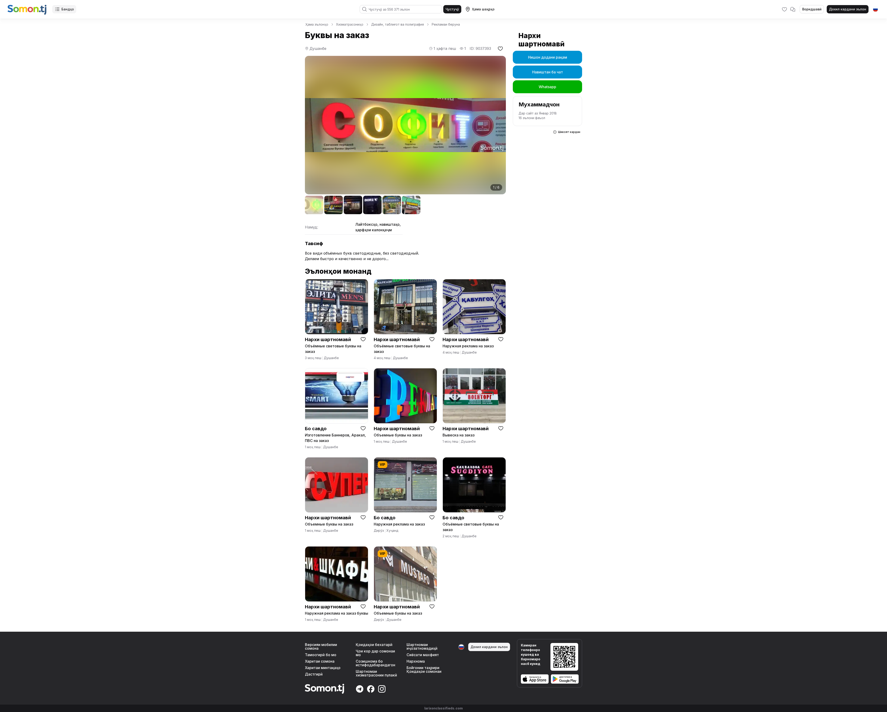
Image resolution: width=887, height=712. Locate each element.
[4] (372, 205)
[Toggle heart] (363, 339)
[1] (314, 205)
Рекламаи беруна (446, 24)
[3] (353, 205)
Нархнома (416, 661)
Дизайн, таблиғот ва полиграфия (397, 24)
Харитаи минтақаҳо (322, 668)
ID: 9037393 (480, 48)
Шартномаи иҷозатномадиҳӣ (422, 646)
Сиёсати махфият (423, 655)
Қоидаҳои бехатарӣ (374, 644)
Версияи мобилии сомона (321, 646)
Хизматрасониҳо (349, 24)
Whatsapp (547, 86)
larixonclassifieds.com (443, 708)
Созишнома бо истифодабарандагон (375, 663)
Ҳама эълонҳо (316, 24)
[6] (411, 205)
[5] (392, 205)
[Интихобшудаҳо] (784, 9)
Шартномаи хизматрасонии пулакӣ (376, 673)
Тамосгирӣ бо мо (320, 655)
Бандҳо (67, 9)
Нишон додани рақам (547, 57)
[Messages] (793, 9)
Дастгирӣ (314, 674)
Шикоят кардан (569, 132)
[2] (333, 205)
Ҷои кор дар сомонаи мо (375, 653)
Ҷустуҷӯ (452, 9)
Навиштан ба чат (547, 72)
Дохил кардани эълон (847, 9)
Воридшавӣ (811, 9)
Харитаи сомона (319, 661)
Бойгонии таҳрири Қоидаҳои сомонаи (424, 669)
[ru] (875, 9)
